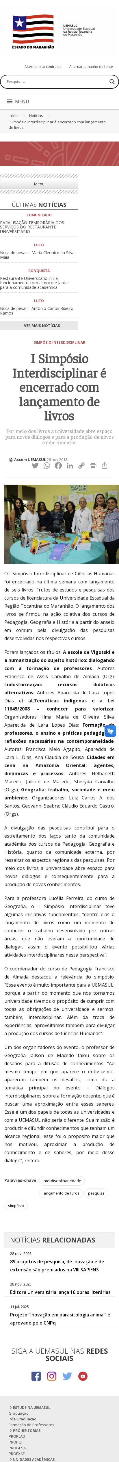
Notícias (36, 115)
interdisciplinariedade (62, 1180)
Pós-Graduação (22, 1419)
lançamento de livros (61, 1193)
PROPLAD (17, 1436)
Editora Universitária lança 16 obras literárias (60, 1292)
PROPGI (15, 1442)
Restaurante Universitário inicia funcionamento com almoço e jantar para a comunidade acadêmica (34, 283)
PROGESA (17, 1447)
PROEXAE (17, 1453)
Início (13, 115)
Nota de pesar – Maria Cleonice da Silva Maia (37, 255)
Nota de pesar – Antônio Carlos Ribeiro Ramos (36, 310)
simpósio (16, 1205)
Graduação (19, 1413)
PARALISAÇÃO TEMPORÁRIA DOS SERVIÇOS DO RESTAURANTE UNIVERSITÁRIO (32, 227)
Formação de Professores (31, 1424)
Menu (39, 184)
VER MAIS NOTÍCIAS (41, 325)
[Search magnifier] (112, 82)
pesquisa (96, 1193)
